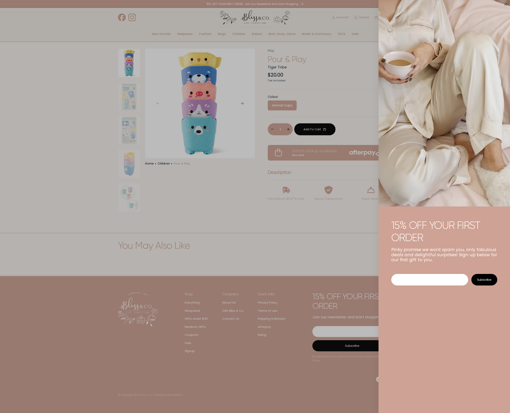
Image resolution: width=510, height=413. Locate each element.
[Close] (505, 4)
